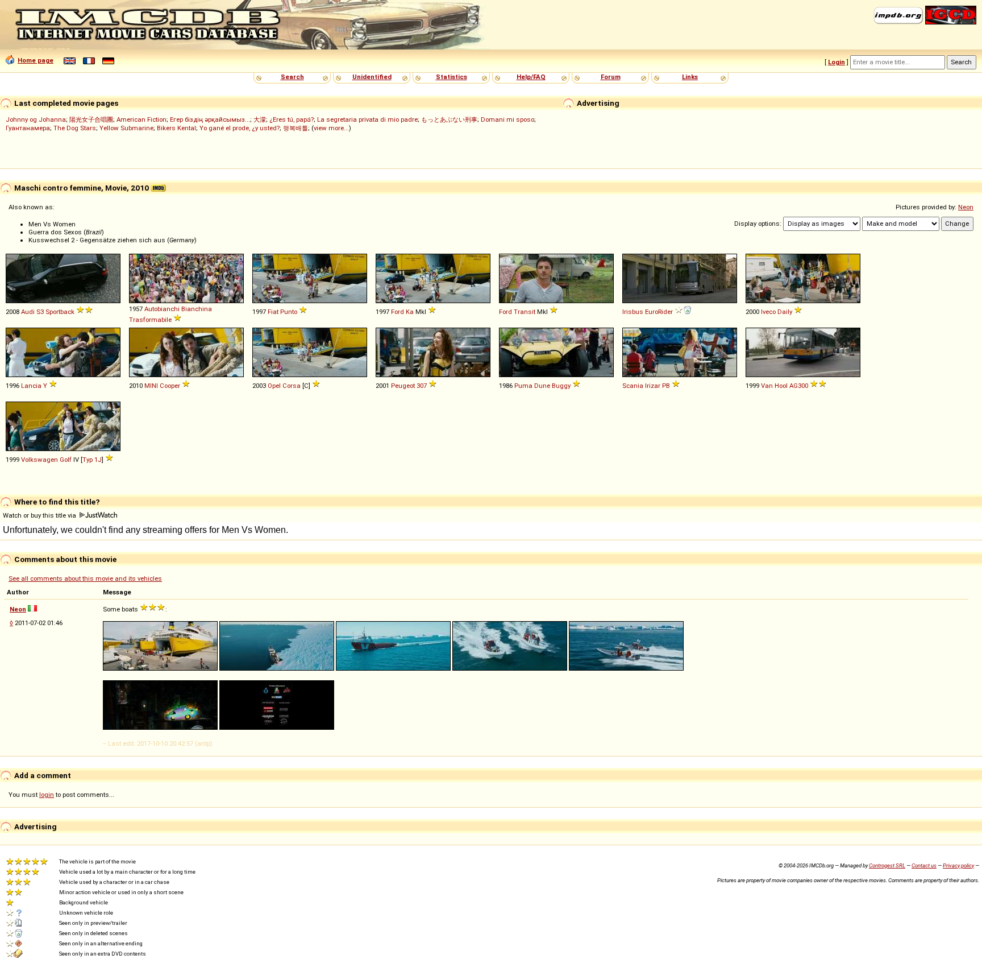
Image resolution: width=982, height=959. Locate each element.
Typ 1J (92, 460)
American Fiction (141, 119)
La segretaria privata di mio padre (367, 119)
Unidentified (372, 77)
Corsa (291, 386)
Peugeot (403, 386)
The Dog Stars (74, 128)
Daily (784, 312)
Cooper (170, 386)
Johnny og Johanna (36, 119)
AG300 (798, 386)
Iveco (768, 312)
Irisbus (632, 312)
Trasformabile (150, 320)
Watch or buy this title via (40, 515)
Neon (965, 207)
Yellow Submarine (126, 128)
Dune (542, 386)
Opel (274, 386)
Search (292, 77)
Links (690, 77)
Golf (66, 460)
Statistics (451, 77)
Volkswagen (39, 460)
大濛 (259, 119)
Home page (35, 60)
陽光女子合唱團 (91, 119)
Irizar (652, 386)
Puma (523, 386)
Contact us (924, 865)
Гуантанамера (28, 128)
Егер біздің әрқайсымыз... (210, 119)
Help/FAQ (531, 77)
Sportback (59, 312)
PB (666, 386)
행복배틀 (295, 128)
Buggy (561, 386)
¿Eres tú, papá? (291, 119)
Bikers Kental (176, 128)
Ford (397, 312)
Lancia (31, 386)
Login (836, 62)
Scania (632, 386)
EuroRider (659, 312)
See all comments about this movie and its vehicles (85, 578)
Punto (288, 312)
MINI (151, 386)
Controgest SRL (887, 865)
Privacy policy (958, 865)
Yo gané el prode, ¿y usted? (239, 128)
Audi (28, 312)
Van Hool (774, 386)
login (46, 795)
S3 (40, 312)
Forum (611, 77)
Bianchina (196, 309)
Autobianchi (162, 309)
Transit (524, 312)
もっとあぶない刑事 (449, 119)
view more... (331, 128)
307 (422, 386)
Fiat (273, 312)
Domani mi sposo (507, 119)
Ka (410, 312)
